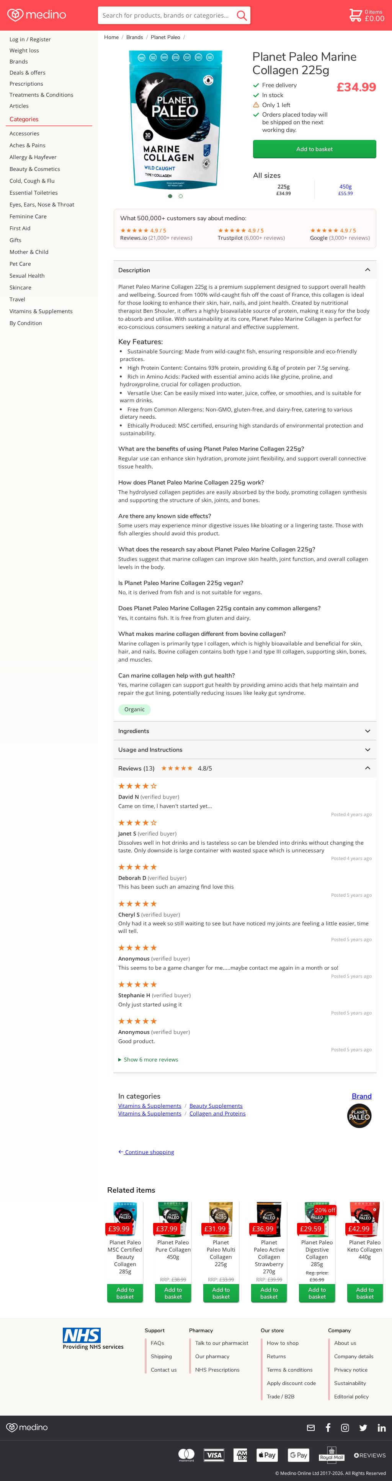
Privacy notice (351, 1370)
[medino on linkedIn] (378, 1428)
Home (111, 37)
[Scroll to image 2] (180, 196)
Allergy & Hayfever (33, 157)
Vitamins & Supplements (41, 311)
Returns (276, 1356)
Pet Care (20, 263)
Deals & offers (28, 72)
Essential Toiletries (34, 192)
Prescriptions (26, 83)
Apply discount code (291, 1383)
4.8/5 (165, 768)
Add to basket (314, 149)
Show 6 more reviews (151, 1059)
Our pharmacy (212, 1356)
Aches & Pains (28, 145)
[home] (48, 15)
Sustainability (350, 1383)
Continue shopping (149, 1152)
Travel (17, 299)
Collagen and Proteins (217, 1113)
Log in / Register (30, 39)
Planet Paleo (165, 37)
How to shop (283, 1343)
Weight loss (24, 50)
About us (345, 1343)
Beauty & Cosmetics (35, 168)
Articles (19, 105)
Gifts (15, 240)
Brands (19, 61)
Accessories (24, 133)
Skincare (20, 287)
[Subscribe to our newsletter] (307, 1428)
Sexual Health (27, 275)
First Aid (20, 228)
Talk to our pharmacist (221, 1343)
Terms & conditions (290, 1370)
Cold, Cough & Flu (32, 180)
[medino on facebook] (323, 1428)
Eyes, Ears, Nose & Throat (42, 204)
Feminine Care (28, 216)
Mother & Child (29, 251)
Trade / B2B (280, 1396)
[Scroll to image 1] (170, 196)
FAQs (157, 1343)
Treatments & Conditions (42, 94)
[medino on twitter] (360, 1428)
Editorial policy (351, 1396)
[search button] (242, 15)
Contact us (164, 1370)
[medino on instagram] (341, 1428)
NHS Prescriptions (217, 1370)
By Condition (26, 323)
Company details (354, 1356)
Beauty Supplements (216, 1105)
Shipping (161, 1356)
